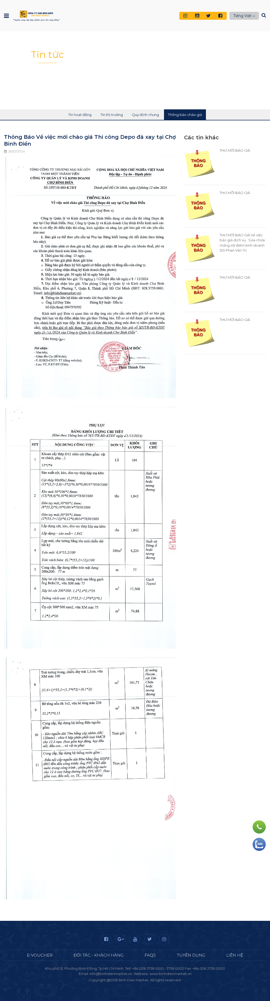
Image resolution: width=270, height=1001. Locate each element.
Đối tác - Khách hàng (98, 955)
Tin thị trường (111, 115)
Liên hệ (234, 955)
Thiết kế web (122, 985)
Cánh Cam (149, 985)
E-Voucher (39, 955)
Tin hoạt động (79, 115)
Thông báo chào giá (185, 115)
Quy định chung (145, 115)
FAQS (150, 955)
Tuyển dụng (191, 955)
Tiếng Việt (242, 15)
